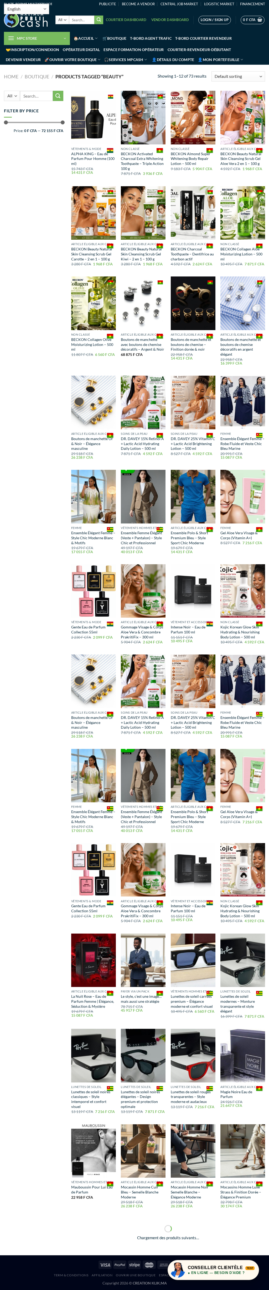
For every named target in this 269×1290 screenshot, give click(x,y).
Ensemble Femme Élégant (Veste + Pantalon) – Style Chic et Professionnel (141, 538)
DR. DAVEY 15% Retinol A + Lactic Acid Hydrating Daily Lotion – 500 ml (142, 443)
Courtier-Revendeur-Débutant (199, 49)
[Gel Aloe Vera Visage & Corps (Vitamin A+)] (242, 496)
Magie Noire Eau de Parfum (236, 1094)
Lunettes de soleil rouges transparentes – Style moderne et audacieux (191, 1097)
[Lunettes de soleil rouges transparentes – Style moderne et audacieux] (193, 1055)
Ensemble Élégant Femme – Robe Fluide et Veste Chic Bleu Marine (242, 443)
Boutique (37, 76)
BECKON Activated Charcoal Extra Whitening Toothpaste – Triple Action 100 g (142, 161)
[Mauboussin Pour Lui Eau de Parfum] (93, 1151)
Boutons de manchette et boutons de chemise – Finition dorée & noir (191, 344)
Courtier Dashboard (126, 20)
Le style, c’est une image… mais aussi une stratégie (141, 999)
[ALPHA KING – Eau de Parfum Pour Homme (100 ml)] (93, 117)
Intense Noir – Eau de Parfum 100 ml (188, 629)
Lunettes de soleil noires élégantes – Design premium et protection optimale (140, 1099)
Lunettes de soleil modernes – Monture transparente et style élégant (237, 1003)
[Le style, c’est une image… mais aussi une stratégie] (143, 960)
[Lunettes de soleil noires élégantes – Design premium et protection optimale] (143, 1055)
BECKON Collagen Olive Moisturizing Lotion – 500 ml (92, 344)
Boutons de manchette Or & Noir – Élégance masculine (92, 443)
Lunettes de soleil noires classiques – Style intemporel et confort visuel (90, 1099)
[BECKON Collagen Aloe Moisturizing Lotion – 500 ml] (242, 213)
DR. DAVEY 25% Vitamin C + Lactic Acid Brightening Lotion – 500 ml (193, 443)
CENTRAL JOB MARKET (179, 4)
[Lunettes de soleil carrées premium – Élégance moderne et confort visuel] (193, 960)
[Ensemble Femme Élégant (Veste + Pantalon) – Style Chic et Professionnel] (143, 496)
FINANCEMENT (252, 4)
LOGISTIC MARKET (219, 4)
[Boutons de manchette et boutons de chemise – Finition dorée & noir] (193, 303)
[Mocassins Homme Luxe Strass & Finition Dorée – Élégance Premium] (242, 1151)
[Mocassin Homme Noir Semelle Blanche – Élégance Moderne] (193, 1151)
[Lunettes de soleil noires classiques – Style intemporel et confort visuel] (93, 1055)
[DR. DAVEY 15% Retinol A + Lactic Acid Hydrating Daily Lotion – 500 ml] (143, 402)
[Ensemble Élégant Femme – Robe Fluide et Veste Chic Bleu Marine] (242, 402)
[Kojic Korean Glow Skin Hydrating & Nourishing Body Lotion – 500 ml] (242, 591)
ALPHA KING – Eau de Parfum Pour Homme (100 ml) (93, 159)
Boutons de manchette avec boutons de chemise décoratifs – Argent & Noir (142, 344)
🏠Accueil (84, 38)
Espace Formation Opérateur (134, 49)
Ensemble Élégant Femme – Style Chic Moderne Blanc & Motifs (93, 538)
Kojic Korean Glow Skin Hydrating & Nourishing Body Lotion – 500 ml (240, 632)
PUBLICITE (107, 4)
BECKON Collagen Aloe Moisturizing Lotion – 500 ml (241, 254)
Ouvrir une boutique (136, 1275)
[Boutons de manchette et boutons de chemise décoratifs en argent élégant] (242, 303)
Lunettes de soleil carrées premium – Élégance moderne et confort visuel (192, 1001)
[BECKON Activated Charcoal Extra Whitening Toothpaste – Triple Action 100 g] (143, 117)
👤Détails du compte (173, 59)
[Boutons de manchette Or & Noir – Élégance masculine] (93, 402)
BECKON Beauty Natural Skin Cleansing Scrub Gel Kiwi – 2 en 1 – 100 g (141, 254)
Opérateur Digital (81, 49)
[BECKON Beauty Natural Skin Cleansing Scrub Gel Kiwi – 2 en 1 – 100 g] (143, 213)
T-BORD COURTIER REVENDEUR (203, 38)
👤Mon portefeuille (218, 59)
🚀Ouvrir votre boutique (70, 59)
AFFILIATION (102, 1275)
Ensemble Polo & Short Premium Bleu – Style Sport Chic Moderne (189, 538)
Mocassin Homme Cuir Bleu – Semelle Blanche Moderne (139, 1192)
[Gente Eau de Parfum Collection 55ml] (93, 591)
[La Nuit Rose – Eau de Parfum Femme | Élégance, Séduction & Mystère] (93, 960)
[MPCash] (26, 20)
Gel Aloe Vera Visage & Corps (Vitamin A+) (239, 535)
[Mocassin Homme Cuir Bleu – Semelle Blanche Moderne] (143, 1151)
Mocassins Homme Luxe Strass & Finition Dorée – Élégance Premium (240, 1192)
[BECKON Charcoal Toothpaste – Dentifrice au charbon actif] (193, 213)
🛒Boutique (114, 38)
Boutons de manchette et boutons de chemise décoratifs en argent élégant (240, 346)
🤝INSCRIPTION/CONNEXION (32, 49)
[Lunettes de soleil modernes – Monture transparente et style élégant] (242, 960)
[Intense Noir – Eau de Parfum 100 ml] (193, 591)
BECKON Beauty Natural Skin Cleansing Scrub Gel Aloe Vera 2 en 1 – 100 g (240, 159)
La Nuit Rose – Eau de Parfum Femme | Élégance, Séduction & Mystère (92, 1001)
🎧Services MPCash (123, 59)
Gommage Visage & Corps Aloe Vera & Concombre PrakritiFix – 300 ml (142, 632)
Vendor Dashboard (170, 20)
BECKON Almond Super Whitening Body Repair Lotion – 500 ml (190, 159)
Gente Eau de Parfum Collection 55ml (88, 629)
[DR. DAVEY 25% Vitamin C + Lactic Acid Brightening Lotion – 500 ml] (193, 402)
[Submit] (98, 20)
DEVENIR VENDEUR (23, 59)
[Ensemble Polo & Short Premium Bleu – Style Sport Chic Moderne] (193, 496)
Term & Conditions (71, 1275)
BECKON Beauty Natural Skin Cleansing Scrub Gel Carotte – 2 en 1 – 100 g (91, 254)
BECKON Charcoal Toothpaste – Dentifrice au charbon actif (192, 254)
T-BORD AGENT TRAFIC (150, 38)
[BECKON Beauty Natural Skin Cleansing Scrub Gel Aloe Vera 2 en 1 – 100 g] (242, 117)
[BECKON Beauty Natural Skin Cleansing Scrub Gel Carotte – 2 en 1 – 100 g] (93, 213)
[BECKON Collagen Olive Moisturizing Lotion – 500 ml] (93, 303)
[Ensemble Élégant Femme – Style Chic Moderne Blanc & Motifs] (93, 496)
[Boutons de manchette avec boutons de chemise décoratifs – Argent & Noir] (143, 303)
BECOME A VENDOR (138, 4)
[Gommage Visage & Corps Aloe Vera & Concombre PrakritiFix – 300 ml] (143, 591)
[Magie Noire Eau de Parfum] (242, 1055)
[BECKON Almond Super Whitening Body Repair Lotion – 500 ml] (193, 117)
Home (11, 76)
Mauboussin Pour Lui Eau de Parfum (92, 1189)
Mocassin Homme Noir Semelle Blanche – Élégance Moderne (190, 1192)
